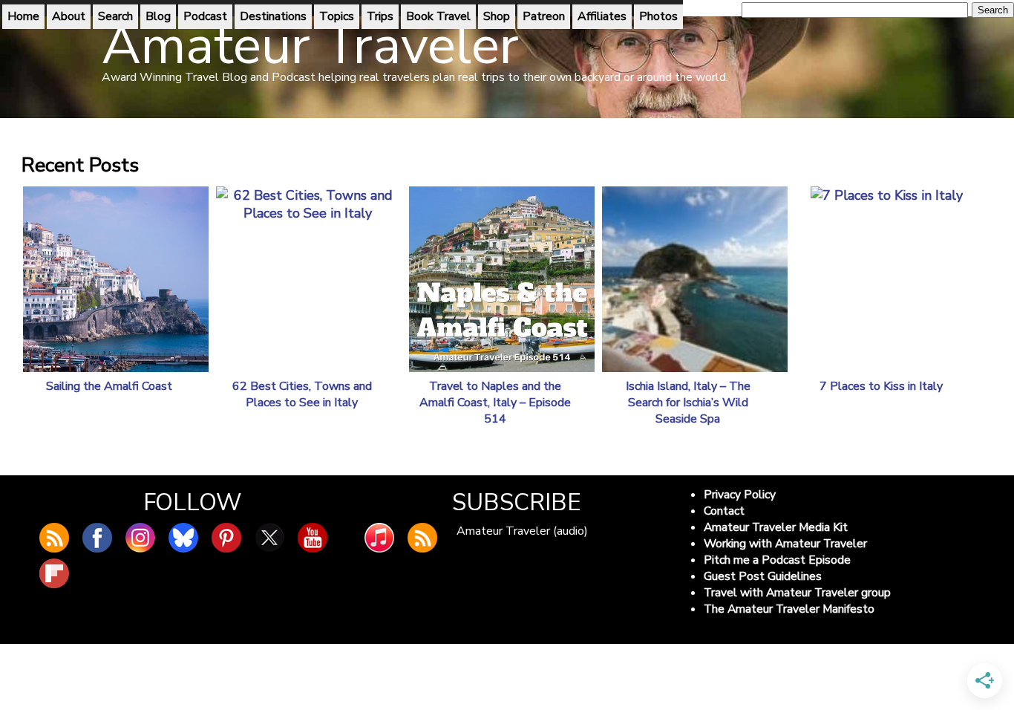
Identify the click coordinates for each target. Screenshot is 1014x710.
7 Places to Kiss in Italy (881, 386)
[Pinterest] (226, 538)
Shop (496, 16)
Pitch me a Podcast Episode (777, 560)
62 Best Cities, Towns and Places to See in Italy (302, 394)
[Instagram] (140, 538)
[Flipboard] (54, 573)
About (68, 16)
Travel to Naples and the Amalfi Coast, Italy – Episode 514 (495, 402)
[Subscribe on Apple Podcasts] (379, 538)
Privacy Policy (740, 494)
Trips (380, 16)
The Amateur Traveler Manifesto (789, 609)
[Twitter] (269, 538)
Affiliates (602, 16)
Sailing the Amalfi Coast (109, 386)
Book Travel (438, 16)
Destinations (273, 16)
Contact (724, 511)
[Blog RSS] (54, 538)
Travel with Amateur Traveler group (797, 592)
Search (115, 16)
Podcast (205, 16)
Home (23, 16)
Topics (336, 16)
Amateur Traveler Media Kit (776, 527)
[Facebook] (97, 538)
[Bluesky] (183, 538)
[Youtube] (312, 538)
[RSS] (422, 538)
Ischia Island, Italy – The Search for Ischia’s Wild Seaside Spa (688, 402)
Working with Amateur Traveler (785, 543)
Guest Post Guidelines (763, 576)
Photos (658, 16)
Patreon (544, 16)
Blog (158, 16)
